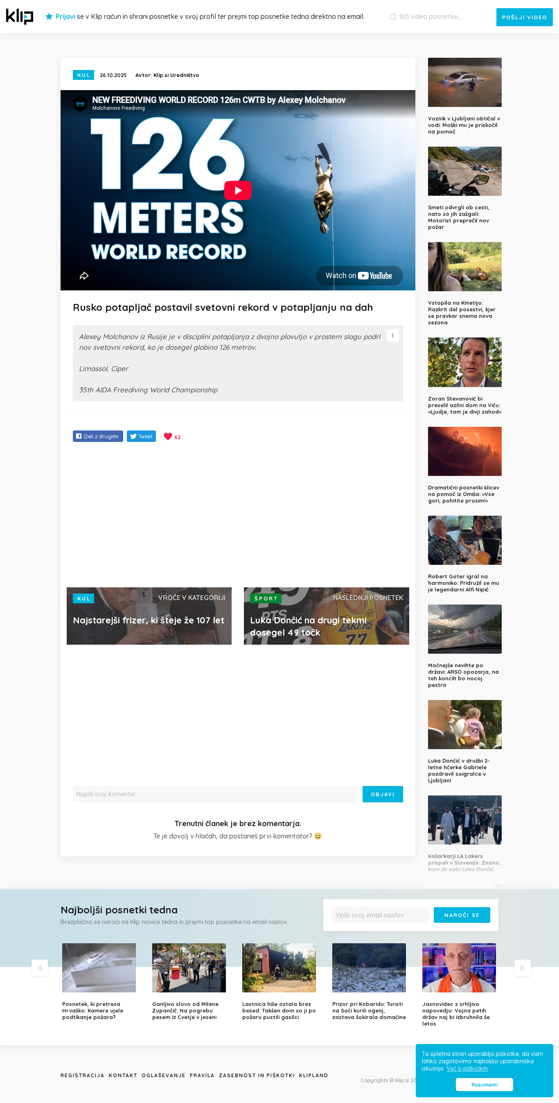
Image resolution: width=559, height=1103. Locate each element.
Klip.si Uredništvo (176, 75)
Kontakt (123, 1075)
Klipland (314, 1075)
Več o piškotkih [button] (467, 1068)
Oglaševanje (164, 1075)
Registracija (83, 1075)
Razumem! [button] (484, 1084)
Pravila (202, 1075)
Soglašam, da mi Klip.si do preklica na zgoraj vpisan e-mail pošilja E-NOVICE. (413, 931)
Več (341, 934)
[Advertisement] (238, 515)
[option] (101, 981)
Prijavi (65, 16)
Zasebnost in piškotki (257, 1075)
